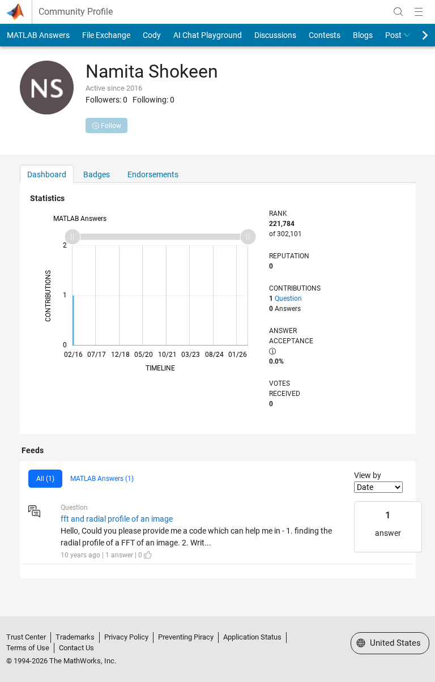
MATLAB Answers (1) (102, 479)
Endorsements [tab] (152, 174)
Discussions (275, 35)
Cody (152, 35)
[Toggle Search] (398, 12)
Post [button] (393, 35)
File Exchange (106, 35)
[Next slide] (415, 35)
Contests (324, 35)
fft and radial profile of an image (117, 518)
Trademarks (75, 637)
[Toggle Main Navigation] (418, 12)
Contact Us (76, 647)
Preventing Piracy (186, 637)
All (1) (45, 479)
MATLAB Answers (38, 35)
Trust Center (26, 637)
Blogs (363, 35)
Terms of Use (27, 647)
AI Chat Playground (207, 35)
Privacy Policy (126, 637)
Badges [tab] (96, 174)
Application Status (252, 637)
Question (288, 298)
